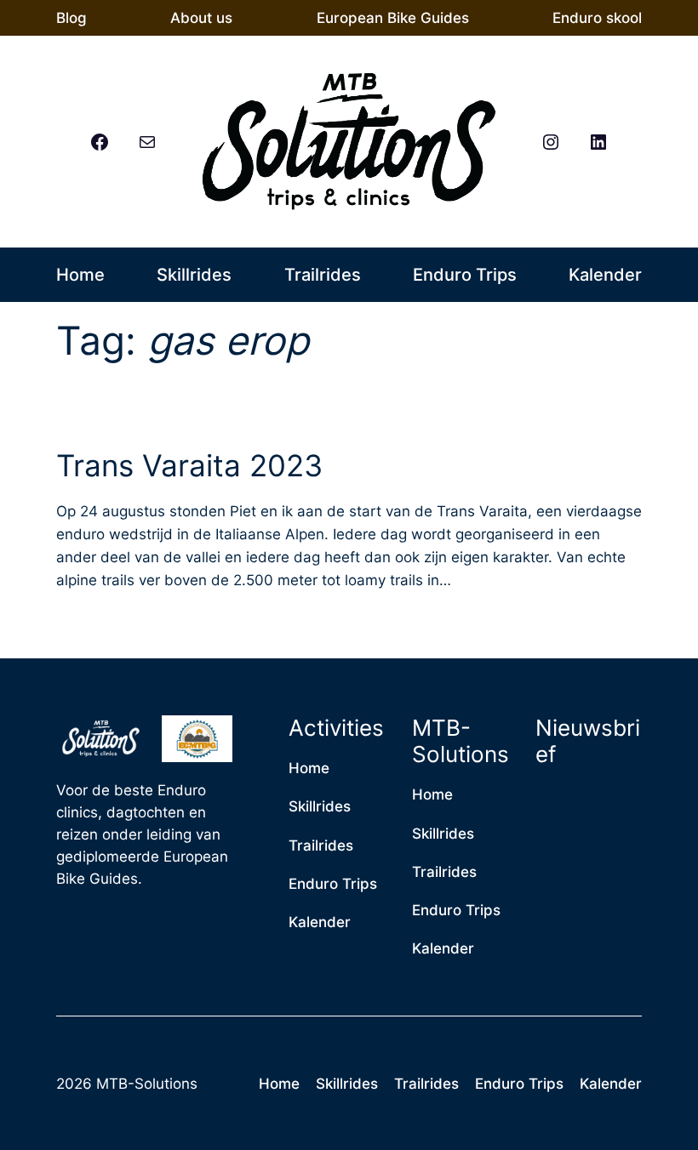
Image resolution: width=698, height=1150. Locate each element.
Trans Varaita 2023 (189, 465)
